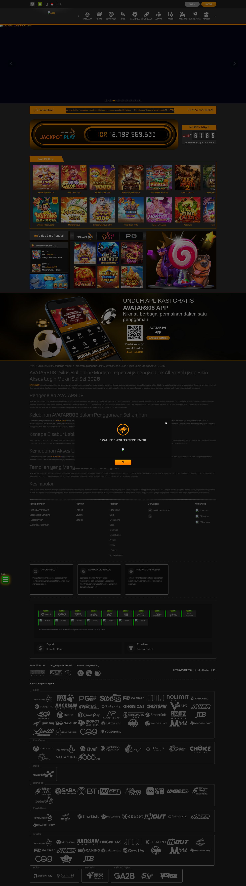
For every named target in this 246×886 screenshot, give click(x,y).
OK (123, 462)
